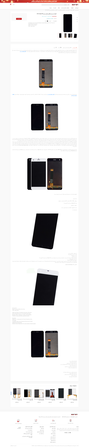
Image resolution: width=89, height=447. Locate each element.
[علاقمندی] (77, 18)
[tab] (75, 47)
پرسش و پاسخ (44, 16)
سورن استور (76, 7)
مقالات (59, 7)
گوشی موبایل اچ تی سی (51, 94)
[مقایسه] (77, 20)
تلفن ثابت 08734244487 (73, 416)
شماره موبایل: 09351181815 (66, 416)
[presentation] (78, 393)
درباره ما (50, 7)
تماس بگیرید (19, 18)
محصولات (72, 7)
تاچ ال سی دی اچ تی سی (50, 18)
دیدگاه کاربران (49, 16)
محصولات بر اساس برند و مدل (65, 7)
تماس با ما (54, 7)
